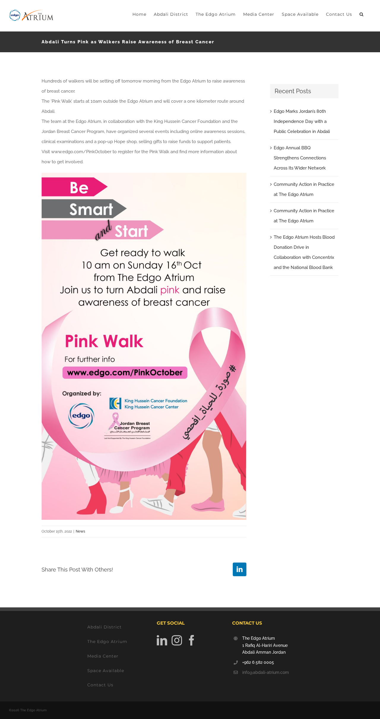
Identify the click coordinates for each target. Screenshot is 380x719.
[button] (362, 14)
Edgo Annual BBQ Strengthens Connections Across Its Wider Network (300, 158)
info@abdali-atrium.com (265, 672)
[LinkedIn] (162, 640)
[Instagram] (177, 640)
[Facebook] (191, 640)
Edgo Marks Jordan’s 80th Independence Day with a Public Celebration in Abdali (302, 121)
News (80, 531)
